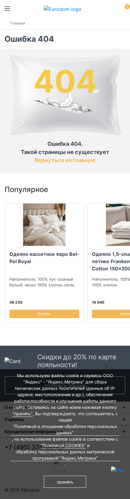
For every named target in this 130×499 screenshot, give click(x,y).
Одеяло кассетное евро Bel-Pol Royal (44, 257)
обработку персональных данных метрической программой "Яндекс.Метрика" (65, 455)
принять (65, 481)
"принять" (22, 413)
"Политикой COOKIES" (63, 445)
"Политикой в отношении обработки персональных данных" (65, 429)
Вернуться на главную (65, 160)
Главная (17, 23)
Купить (44, 313)
